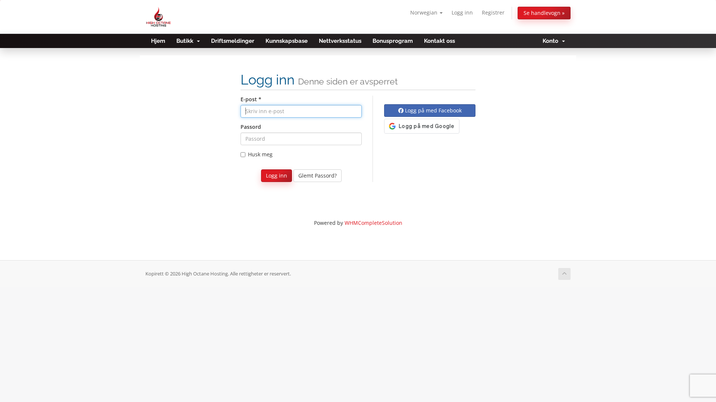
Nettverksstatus (340, 41)
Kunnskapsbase (287, 41)
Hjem (158, 41)
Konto (552, 41)
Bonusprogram (393, 41)
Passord (251, 126)
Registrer (493, 12)
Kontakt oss (439, 41)
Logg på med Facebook (432, 110)
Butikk (186, 41)
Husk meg (260, 154)
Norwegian (424, 12)
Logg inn (462, 12)
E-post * (251, 99)
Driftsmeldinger (232, 41)
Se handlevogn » (544, 12)
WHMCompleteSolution (373, 222)
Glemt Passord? (317, 175)
